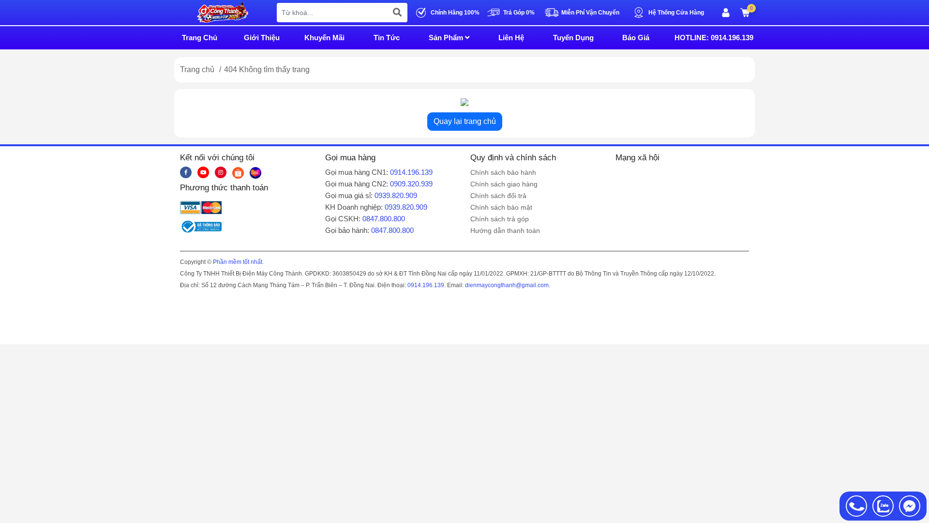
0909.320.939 (411, 184)
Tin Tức (387, 37)
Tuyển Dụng (573, 37)
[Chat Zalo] (883, 506)
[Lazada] (255, 172)
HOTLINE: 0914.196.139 (713, 37)
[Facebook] (186, 172)
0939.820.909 (396, 195)
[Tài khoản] (725, 12)
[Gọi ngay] (856, 506)
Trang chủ (197, 69)
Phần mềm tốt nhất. (238, 262)
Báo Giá (635, 37)
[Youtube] (203, 172)
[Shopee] (238, 172)
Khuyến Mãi (324, 37)
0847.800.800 (383, 219)
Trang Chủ (199, 37)
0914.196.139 (411, 172)
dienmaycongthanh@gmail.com (507, 285)
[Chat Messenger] (909, 506)
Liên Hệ (511, 37)
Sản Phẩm (447, 37)
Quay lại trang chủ (465, 121)
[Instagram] (220, 172)
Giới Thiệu (262, 37)
